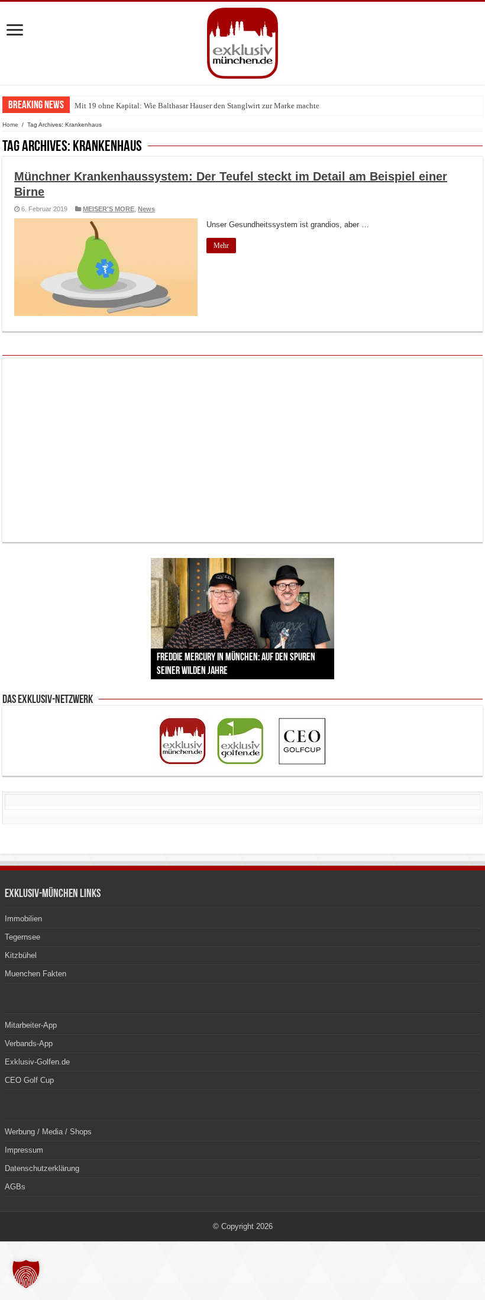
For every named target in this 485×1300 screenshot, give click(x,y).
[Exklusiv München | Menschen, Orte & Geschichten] (242, 41)
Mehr (221, 245)
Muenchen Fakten (35, 973)
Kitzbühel (21, 955)
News (146, 208)
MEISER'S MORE (108, 208)
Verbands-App (29, 1043)
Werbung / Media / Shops (48, 1131)
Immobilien (23, 918)
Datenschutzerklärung (42, 1168)
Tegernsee (22, 937)
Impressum (24, 1150)
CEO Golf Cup (29, 1080)
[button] (26, 1274)
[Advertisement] (242, 450)
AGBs (15, 1186)
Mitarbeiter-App (31, 1025)
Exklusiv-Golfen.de (37, 1061)
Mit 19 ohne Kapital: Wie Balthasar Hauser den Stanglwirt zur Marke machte (197, 105)
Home (10, 124)
